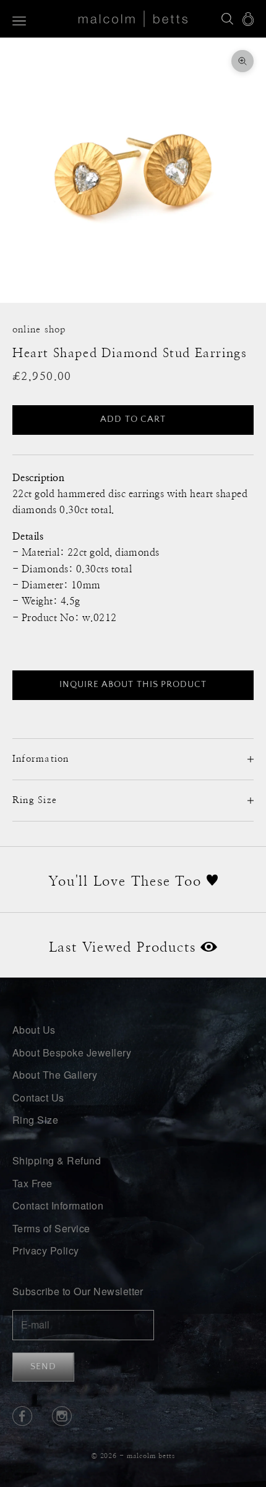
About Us (34, 1030)
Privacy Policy (45, 1250)
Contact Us (38, 1097)
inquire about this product (132, 684)
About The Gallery (54, 1075)
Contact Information (57, 1205)
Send (43, 1366)
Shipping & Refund (56, 1160)
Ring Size (35, 1120)
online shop (39, 329)
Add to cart (133, 419)
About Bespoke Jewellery (71, 1052)
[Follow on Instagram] (62, 1416)
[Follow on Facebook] (22, 1416)
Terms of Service (51, 1228)
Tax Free (32, 1183)
